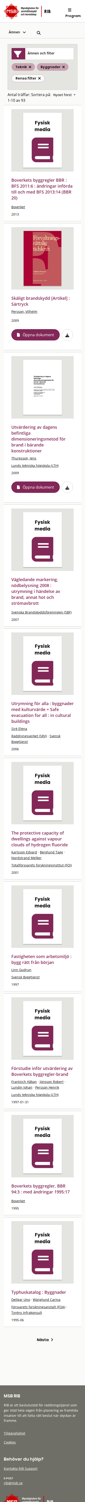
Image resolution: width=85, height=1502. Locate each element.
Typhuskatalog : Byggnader (38, 1292)
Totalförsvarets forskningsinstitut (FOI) (41, 865)
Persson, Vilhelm (24, 311)
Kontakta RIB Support (21, 1468)
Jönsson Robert (52, 1081)
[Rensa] (39, 78)
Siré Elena (19, 728)
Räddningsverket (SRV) (29, 736)
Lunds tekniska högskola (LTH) (35, 465)
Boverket (18, 207)
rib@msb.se (13, 1483)
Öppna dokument (38, 334)
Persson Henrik (47, 1087)
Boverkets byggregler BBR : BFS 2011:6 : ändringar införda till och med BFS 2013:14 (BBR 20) (41, 189)
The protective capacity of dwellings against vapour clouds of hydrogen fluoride (39, 839)
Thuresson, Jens (23, 458)
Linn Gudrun (21, 969)
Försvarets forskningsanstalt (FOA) (38, 1307)
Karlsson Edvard (24, 852)
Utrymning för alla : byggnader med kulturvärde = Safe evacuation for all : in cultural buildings (42, 712)
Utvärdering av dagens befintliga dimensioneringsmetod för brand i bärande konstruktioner (38, 439)
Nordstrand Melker (26, 858)
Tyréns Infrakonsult (26, 1312)
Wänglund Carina (46, 1299)
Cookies (10, 1442)
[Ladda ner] (67, 334)
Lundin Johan (21, 1087)
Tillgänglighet (14, 1433)
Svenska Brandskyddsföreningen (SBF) (41, 612)
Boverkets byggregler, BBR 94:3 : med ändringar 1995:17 (40, 1189)
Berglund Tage (51, 852)
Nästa (44, 1340)
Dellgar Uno (20, 1299)
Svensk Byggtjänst (25, 977)
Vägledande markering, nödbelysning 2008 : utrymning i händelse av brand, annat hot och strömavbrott (35, 591)
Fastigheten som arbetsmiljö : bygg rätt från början (41, 959)
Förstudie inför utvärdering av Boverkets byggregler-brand (42, 1071)
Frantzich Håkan (24, 1081)
